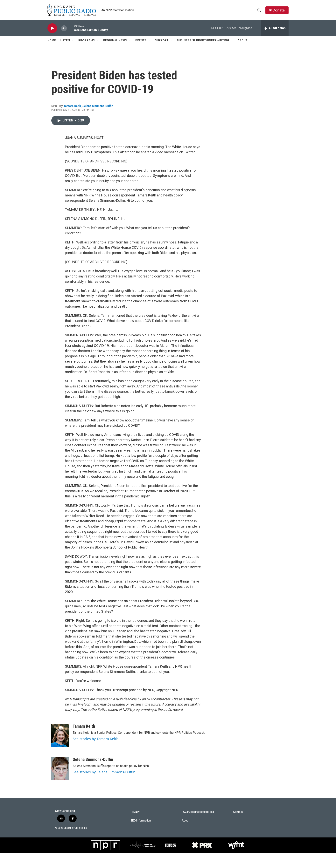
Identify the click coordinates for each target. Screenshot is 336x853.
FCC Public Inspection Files (198, 811)
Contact (238, 811)
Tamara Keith (72, 106)
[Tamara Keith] (60, 735)
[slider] (70, 28)
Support (162, 40)
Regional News (115, 40)
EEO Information (141, 820)
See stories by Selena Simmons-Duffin (104, 772)
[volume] (64, 28)
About (242, 40)
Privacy (135, 811)
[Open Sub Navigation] (72, 40)
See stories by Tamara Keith (95, 738)
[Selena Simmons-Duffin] (60, 768)
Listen (65, 40)
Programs (86, 40)
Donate (279, 10)
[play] (52, 28)
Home (51, 40)
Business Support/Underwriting (203, 40)
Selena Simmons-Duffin (97, 106)
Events (141, 40)
